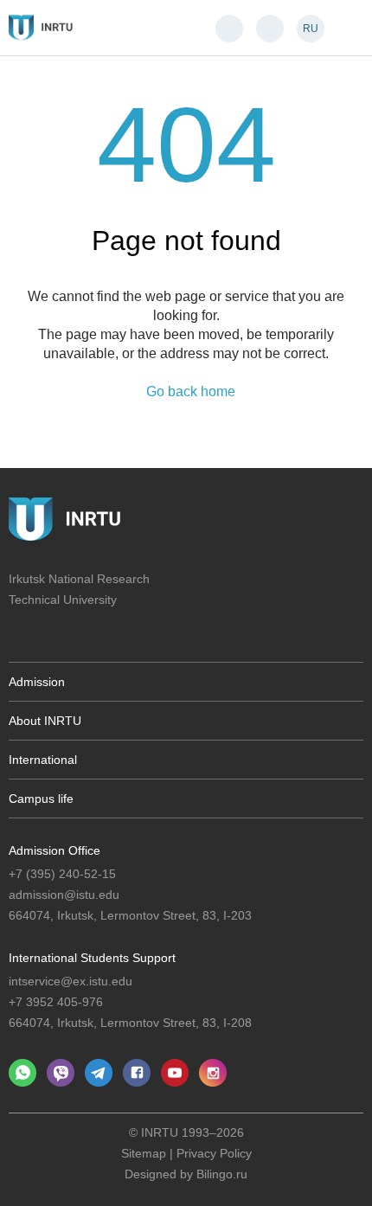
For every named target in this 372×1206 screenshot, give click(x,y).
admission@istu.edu (64, 894)
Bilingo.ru (221, 1174)
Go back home (190, 392)
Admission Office (54, 850)
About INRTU (45, 721)
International (43, 760)
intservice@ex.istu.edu (70, 981)
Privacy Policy (214, 1153)
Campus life (41, 798)
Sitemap (143, 1153)
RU (310, 28)
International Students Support (92, 958)
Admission (37, 682)
